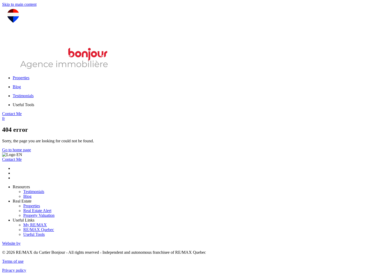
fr (3, 118)
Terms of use (13, 261)
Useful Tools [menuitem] (23, 104)
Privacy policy (14, 270)
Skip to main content (19, 4)
